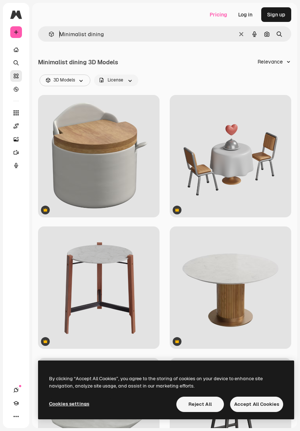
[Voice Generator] (16, 165)
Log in (245, 14)
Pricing (218, 14)
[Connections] (16, 390)
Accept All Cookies (256, 404)
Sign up (276, 14)
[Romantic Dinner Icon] (230, 156)
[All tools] (16, 113)
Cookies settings (69, 404)
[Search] (16, 63)
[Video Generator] (16, 152)
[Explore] (16, 89)
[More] (16, 416)
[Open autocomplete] (48, 34)
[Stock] (16, 76)
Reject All (200, 404)
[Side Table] (99, 287)
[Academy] (16, 403)
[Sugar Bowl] (99, 156)
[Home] (16, 50)
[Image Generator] (16, 139)
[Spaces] (16, 126)
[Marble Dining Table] (230, 287)
